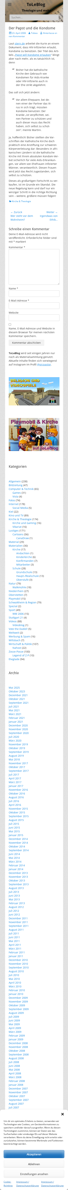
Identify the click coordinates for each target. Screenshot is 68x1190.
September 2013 (19, 884)
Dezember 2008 (18, 1043)
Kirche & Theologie (21, 201)
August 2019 (16, 755)
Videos (13, 621)
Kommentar (17, 247)
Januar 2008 (16, 1084)
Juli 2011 (14, 933)
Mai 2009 (14, 1024)
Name (13, 288)
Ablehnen (34, 1164)
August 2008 (16, 1058)
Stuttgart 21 (16, 617)
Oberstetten (16, 595)
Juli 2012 (14, 910)
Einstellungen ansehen (34, 1174)
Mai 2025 (14, 687)
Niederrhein (16, 591)
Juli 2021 (14, 706)
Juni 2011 (14, 937)
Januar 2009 (16, 1039)
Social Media (20, 508)
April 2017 (15, 778)
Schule (17, 568)
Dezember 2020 (18, 725)
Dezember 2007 (18, 1088)
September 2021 (19, 702)
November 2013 (18, 876)
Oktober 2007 (17, 1096)
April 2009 (15, 1028)
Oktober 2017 (17, 767)
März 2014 (15, 861)
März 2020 (15, 740)
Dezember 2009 (18, 997)
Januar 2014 (16, 869)
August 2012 (16, 907)
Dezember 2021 (18, 695)
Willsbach (14, 640)
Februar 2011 (17, 952)
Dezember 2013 (18, 873)
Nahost (17, 647)
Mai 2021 (14, 710)
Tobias (34, 33)
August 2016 (16, 797)
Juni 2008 (14, 1066)
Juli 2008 (14, 1062)
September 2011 (19, 926)
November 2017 (18, 763)
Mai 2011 (14, 941)
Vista (15, 496)
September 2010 (19, 967)
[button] (62, 1114)
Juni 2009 (14, 1020)
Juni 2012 (14, 914)
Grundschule (24, 572)
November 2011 (18, 922)
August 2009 (16, 1013)
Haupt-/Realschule (27, 576)
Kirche (16, 549)
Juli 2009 (14, 1016)
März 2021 (15, 714)
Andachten (23, 553)
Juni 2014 (14, 854)
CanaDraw (22, 538)
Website (13, 312)
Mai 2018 (14, 759)
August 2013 (16, 888)
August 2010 (16, 971)
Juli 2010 (14, 975)
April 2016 (15, 805)
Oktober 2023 (17, 691)
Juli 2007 (14, 1107)
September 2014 (19, 850)
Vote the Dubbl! (18, 629)
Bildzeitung (15, 485)
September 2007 (19, 1100)
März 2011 (15, 948)
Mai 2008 (14, 1069)
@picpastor (44, 364)
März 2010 (15, 986)
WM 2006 (18, 613)
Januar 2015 (16, 835)
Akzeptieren (34, 1154)
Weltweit (14, 632)
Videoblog (18, 625)
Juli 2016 (14, 801)
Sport (12, 610)
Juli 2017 (14, 774)
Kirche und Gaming (24, 523)
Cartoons (18, 534)
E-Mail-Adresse (19, 300)
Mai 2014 (14, 857)
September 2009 (19, 1009)
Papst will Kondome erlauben (33, 55)
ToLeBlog (36, 4)
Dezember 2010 (18, 960)
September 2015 (19, 816)
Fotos (12, 500)
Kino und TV (16, 515)
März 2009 (15, 1031)
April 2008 (15, 1073)
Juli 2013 (14, 892)
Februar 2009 (17, 1035)
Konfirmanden (25, 560)
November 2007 (18, 1092)
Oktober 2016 (17, 793)
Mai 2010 (14, 979)
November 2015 (18, 808)
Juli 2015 (14, 823)
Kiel (11, 511)
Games (17, 492)
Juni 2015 (14, 827)
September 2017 (19, 771)
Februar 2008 (17, 1081)
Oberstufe (22, 579)
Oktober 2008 (17, 1050)
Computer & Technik (21, 489)
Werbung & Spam (19, 636)
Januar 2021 (16, 721)
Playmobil (14, 598)
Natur (12, 583)
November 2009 (18, 1001)
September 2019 (19, 752)
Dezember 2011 (18, 918)
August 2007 (16, 1103)
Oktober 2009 (17, 1005)
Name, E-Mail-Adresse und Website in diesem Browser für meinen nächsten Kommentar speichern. (32, 332)
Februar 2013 (17, 903)
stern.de (20, 43)
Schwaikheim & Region (22, 602)
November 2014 (18, 842)
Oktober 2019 (17, 748)
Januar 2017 (16, 786)
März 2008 (15, 1077)
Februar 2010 (17, 990)
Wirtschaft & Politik (20, 644)
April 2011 (15, 944)
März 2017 (15, 782)
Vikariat (17, 526)
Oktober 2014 (17, 846)
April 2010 (15, 982)
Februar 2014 (17, 865)
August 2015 (16, 820)
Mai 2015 (14, 831)
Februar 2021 (17, 718)
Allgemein (15, 481)
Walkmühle (19, 587)
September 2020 (19, 733)
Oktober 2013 (17, 880)
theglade (14, 659)
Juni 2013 (14, 895)
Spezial (13, 606)
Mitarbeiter (23, 564)
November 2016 (18, 789)
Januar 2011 (16, 956)
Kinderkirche (24, 557)
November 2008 (18, 1047)
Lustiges (14, 530)
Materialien (16, 545)
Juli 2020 (14, 736)
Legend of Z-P (21, 655)
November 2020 (18, 729)
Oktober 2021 (17, 699)
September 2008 (19, 1054)
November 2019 (18, 744)
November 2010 (18, 963)
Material (14, 542)
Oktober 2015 (17, 812)
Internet (13, 504)
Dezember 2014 (18, 839)
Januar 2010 (16, 994)
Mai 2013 (14, 899)
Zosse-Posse (16, 651)
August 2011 (16, 929)
